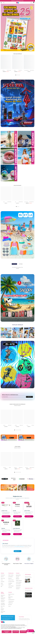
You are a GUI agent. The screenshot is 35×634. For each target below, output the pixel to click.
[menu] (1, 2)
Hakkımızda (17, 588)
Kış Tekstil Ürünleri (11, 581)
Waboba (4, 467)
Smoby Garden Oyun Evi (9, 425)
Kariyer (9, 606)
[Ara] (3, 2)
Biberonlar (10, 578)
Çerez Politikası (18, 583)
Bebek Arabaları (10, 575)
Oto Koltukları (10, 576)
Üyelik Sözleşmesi (18, 582)
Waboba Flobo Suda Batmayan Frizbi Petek (31, 467)
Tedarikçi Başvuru (11, 601)
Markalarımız (3, 575)
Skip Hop (2, 576)
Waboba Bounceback (10, 467)
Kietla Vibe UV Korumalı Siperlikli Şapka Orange (20, 70)
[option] (17, 27)
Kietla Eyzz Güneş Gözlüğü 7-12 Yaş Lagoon (9, 70)
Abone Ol (29, 396)
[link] (9, 487)
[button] (34, 479)
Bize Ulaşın (10, 604)
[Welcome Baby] (17, 103)
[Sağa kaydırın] (33, 562)
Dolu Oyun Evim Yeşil (33, 425)
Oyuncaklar (10, 587)
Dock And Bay (26, 70)
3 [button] (18, 206)
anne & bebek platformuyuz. (19, 546)
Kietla (3, 70)
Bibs (1, 586)
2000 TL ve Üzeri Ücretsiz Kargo (18, 0)
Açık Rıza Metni (18, 585)
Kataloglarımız (18, 587)
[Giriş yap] (31, 2)
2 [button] (17, 206)
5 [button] (19, 472)
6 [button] (20, 472)
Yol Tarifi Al (6, 516)
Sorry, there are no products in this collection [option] (17, 268)
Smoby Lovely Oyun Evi (21, 425)
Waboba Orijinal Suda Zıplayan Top (21, 467)
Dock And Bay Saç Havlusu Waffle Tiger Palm (32, 70)
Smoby (4, 425)
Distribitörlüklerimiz (11, 599)
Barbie (2, 583)
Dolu (27, 425)
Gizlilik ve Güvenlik (19, 580)
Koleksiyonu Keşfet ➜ (17, 405)
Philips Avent (3, 578)
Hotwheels (2, 581)
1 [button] (16, 206)
